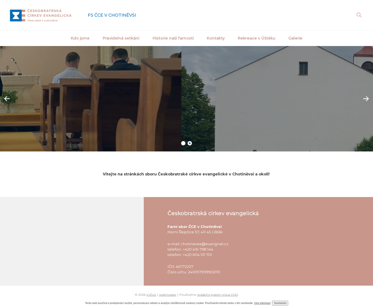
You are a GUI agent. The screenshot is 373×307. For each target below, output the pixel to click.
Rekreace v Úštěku (256, 38)
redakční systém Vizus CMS (217, 295)
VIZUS (151, 295)
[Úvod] (41, 15)
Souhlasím (280, 303)
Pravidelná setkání (121, 38)
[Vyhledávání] (359, 15)
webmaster (167, 295)
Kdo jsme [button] (80, 38)
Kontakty (216, 38)
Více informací (262, 303)
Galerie (295, 38)
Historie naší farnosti (173, 38)
